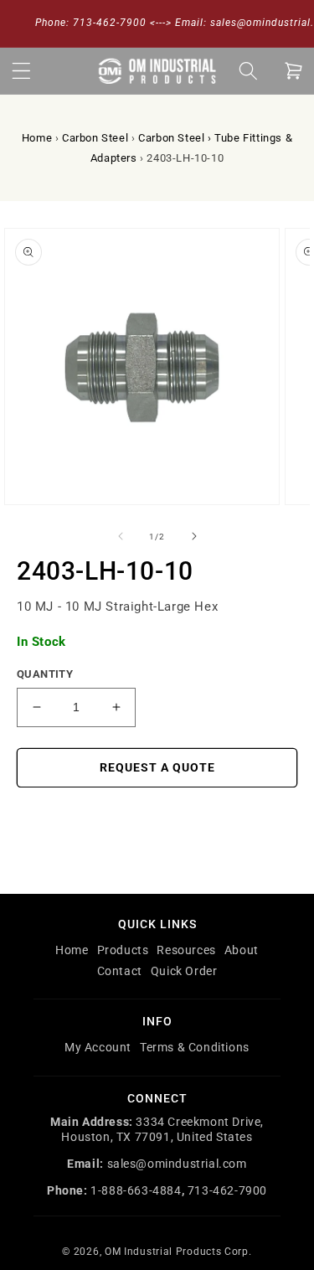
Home (37, 138)
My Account (97, 1047)
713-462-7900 (227, 1190)
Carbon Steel (95, 138)
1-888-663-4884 (135, 1190)
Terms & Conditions (195, 1047)
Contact (119, 971)
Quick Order (184, 971)
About (241, 950)
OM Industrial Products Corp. (178, 1251)
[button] (21, 70)
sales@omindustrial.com (177, 1163)
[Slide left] (120, 536)
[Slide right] (194, 536)
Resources (186, 950)
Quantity (45, 674)
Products (123, 950)
